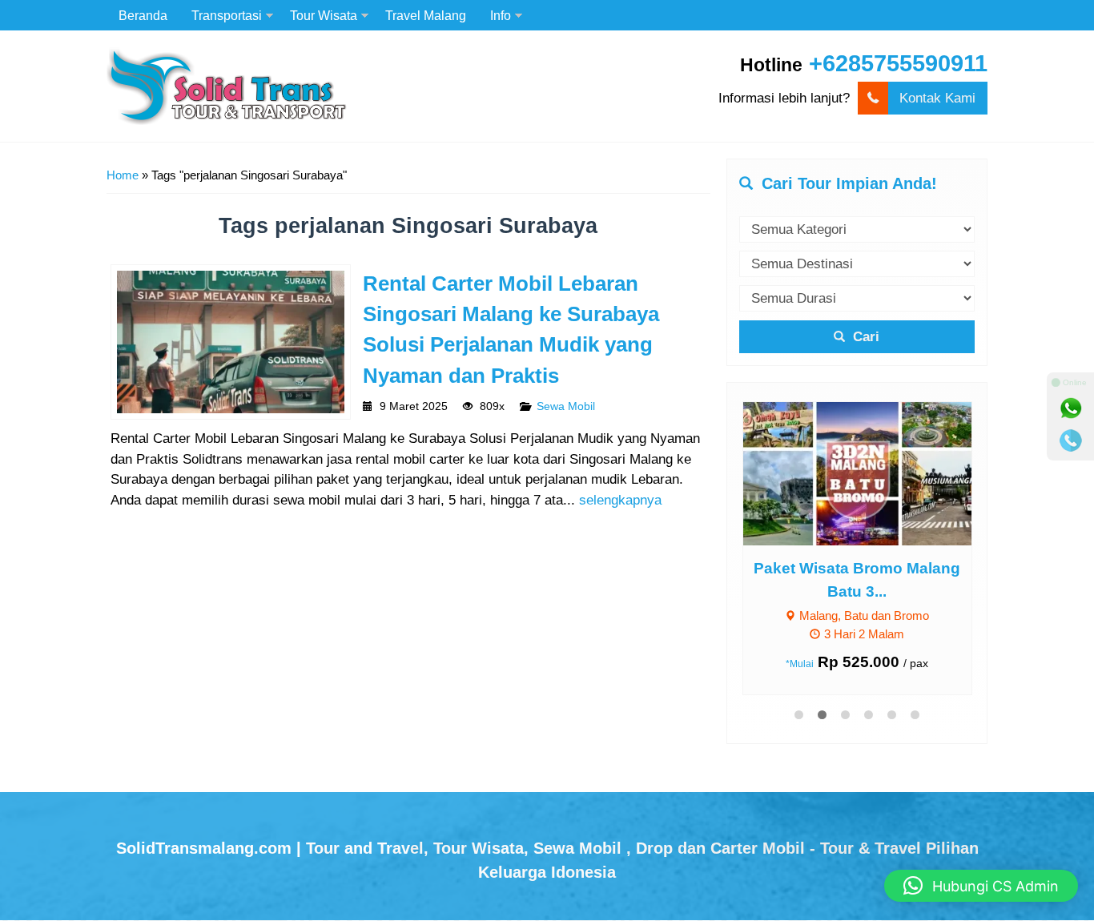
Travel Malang (425, 15)
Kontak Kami (937, 98)
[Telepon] (1071, 440)
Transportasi (226, 15)
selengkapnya (620, 500)
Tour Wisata (323, 15)
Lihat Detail (872, 473)
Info (500, 15)
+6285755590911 (898, 63)
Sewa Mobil (566, 406)
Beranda (143, 15)
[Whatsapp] (1071, 408)
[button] (981, 886)
